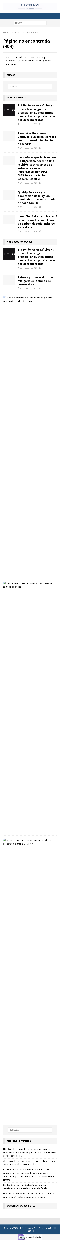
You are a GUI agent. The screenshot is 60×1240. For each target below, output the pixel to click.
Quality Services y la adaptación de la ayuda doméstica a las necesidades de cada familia (37, 197)
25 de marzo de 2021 (28, 288)
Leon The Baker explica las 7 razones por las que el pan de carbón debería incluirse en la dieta (37, 221)
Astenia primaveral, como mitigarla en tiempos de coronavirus (35, 280)
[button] (55, 16)
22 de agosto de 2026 (28, 124)
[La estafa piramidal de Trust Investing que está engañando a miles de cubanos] (29, 299)
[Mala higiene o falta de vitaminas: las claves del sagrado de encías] (29, 585)
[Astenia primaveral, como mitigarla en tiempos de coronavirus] (9, 280)
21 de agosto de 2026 (28, 148)
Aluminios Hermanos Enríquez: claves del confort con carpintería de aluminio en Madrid (37, 138)
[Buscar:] (30, 22)
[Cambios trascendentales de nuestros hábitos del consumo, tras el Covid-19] (29, 842)
